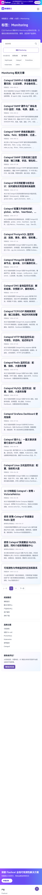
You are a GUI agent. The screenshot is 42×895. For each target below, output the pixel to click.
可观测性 (7, 628)
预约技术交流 (9, 667)
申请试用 (7, 880)
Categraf (18, 60)
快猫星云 (5, 18)
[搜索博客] (36, 43)
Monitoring (25, 18)
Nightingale (8, 60)
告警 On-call (8, 632)
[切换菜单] (38, 9)
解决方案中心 (8, 605)
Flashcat (4, 893)
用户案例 (24, 55)
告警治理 (15, 55)
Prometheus (29, 60)
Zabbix (18, 64)
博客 (11, 18)
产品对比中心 (8, 608)
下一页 (22, 588)
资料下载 (7, 615)
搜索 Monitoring (21, 50)
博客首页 (7, 601)
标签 (17, 18)
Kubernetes (8, 64)
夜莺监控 (7, 643)
